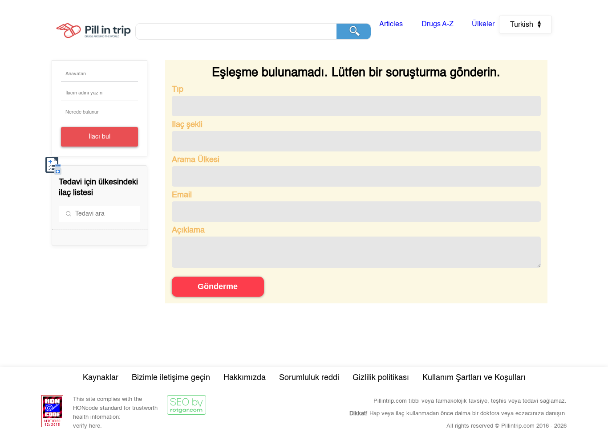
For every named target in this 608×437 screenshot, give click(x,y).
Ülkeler (483, 24)
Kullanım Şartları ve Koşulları (474, 378)
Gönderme (218, 286)
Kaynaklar (100, 378)
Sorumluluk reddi (309, 378)
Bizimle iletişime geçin (171, 378)
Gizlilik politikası (381, 378)
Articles (391, 24)
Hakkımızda (244, 378)
